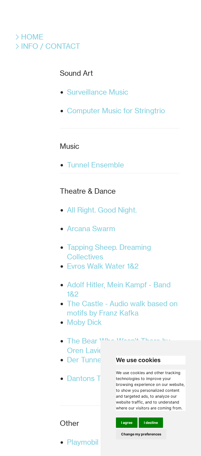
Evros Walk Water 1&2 (123, 271)
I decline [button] (151, 422)
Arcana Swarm (122, 233)
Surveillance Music (121, 97)
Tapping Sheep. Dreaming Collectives (109, 252)
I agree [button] (126, 422)
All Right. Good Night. (122, 214)
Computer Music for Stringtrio (123, 115)
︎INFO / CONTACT (46, 46)
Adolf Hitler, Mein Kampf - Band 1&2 (119, 289)
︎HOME (28, 36)
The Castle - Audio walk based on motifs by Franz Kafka (122, 308)
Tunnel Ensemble (112, 164)
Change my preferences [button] (141, 434)
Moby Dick (123, 327)
